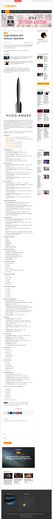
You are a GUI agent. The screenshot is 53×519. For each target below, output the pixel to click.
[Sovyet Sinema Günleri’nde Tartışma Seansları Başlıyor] (40, 74)
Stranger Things (12, 405)
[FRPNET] (9, 6)
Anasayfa (6, 30)
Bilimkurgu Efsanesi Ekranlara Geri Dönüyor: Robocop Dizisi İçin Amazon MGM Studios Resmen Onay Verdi (40, 100)
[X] (11, 413)
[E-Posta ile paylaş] (18, 413)
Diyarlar (11, 11)
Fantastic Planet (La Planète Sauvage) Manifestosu (39, 169)
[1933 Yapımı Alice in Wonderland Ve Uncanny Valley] (46, 154)
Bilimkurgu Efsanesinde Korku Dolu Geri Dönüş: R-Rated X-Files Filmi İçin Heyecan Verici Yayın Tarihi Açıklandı (8, 481)
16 (26, 502)
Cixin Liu (17, 402)
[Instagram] (39, 43)
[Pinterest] (16, 413)
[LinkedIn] (13, 413)
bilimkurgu (9, 402)
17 (28, 502)
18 (30, 502)
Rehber (15, 11)
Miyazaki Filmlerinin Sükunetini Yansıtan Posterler (46, 58)
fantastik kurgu (22, 402)
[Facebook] (9, 413)
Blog (24, 11)
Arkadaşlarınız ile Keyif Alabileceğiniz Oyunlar (40, 162)
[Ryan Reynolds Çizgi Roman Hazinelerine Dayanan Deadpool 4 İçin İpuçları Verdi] (40, 111)
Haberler (7, 11)
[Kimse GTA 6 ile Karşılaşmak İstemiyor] (46, 192)
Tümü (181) (43, 83)
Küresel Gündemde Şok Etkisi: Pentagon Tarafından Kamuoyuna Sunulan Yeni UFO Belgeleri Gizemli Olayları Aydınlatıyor (18, 459)
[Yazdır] (21, 413)
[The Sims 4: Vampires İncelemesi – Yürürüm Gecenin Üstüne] (40, 65)
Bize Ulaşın (31, 515)
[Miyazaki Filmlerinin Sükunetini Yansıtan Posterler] (40, 57)
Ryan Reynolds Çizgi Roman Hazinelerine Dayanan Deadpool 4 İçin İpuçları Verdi (40, 117)
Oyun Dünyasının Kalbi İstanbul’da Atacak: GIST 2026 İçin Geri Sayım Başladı (46, 117)
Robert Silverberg (6, 405)
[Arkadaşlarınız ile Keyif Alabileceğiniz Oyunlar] (46, 162)
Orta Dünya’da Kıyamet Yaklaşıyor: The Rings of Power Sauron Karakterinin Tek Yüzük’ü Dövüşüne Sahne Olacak (46, 132)
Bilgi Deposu (20, 11)
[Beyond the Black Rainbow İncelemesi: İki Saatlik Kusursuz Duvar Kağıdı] (28, 475)
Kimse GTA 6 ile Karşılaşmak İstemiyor (39, 192)
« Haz (20, 509)
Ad (4, 433)
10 (28, 500)
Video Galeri (28, 11)
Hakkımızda (22, 515)
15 (24, 502)
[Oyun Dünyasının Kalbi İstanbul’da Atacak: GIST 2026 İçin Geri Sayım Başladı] (46, 111)
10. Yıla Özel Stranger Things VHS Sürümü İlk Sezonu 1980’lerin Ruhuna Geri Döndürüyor (18, 480)
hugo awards (26, 402)
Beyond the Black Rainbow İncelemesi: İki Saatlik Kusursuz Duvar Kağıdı (28, 480)
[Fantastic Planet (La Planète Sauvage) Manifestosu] (46, 169)
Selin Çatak (40, 39)
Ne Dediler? (26, 515)
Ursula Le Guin (17, 405)
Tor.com (23, 151)
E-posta (5, 438)
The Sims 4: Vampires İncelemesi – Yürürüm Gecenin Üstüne (46, 67)
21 (22, 504)
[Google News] (18, 409)
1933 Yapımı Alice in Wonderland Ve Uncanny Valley (39, 154)
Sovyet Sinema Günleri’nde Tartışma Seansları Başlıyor (46, 76)
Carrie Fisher (13, 402)
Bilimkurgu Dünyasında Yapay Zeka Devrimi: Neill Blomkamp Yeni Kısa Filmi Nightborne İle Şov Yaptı (46, 99)
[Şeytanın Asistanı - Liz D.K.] (26, 20)
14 (22, 502)
